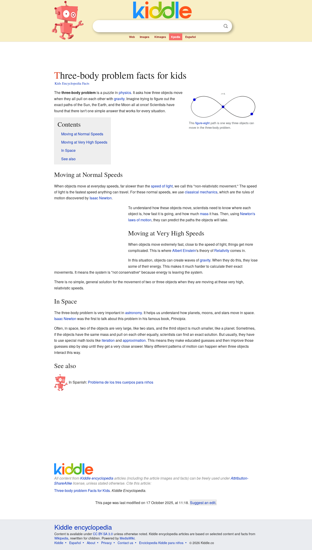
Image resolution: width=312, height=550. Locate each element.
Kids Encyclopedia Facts (72, 83)
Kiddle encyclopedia (96, 478)
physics (125, 92)
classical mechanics (201, 192)
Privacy (106, 542)
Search (225, 26)
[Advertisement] (155, 54)
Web (132, 37)
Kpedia (175, 37)
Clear (216, 26)
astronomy (133, 312)
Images (144, 37)
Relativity (221, 250)
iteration (108, 340)
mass (204, 213)
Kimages (160, 37)
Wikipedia (61, 538)
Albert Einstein (184, 250)
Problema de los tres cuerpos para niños (120, 381)
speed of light (162, 186)
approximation (134, 340)
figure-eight (202, 123)
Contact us (125, 542)
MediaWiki (127, 538)
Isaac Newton (101, 197)
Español (190, 37)
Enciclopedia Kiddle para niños (161, 542)
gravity (119, 98)
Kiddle (58, 542)
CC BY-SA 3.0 (103, 533)
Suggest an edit (202, 502)
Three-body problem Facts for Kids (82, 490)
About (91, 542)
